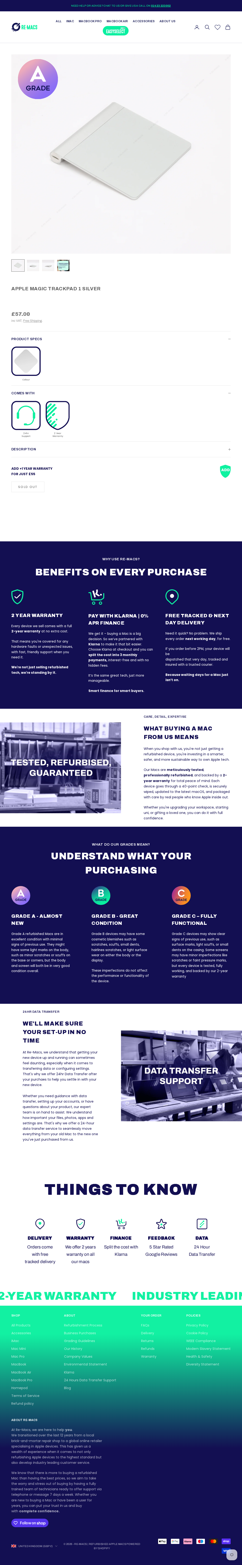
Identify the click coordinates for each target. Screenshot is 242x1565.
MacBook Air (117, 21)
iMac (70, 21)
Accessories (144, 21)
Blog (67, 1388)
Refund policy (22, 1403)
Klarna (69, 1372)
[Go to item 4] (63, 265)
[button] (26, 364)
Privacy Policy (197, 1325)
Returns (147, 1341)
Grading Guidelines (79, 1341)
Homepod (19, 1388)
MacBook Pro (90, 21)
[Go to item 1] (18, 265)
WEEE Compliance (201, 1341)
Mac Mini (18, 1348)
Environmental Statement (85, 1364)
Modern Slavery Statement (208, 1348)
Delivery (147, 1333)
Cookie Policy (197, 1333)
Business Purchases (80, 1333)
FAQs (145, 1325)
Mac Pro (18, 1356)
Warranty (148, 1356)
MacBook (18, 1364)
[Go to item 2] (33, 265)
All (58, 21)
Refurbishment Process (83, 1325)
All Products (20, 1325)
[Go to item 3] (48, 265)
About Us (168, 21)
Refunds (148, 1348)
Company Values (78, 1356)
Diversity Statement (202, 1364)
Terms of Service (25, 1395)
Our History (73, 1348)
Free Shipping (32, 320)
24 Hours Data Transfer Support (90, 1380)
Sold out (28, 487)
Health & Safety (199, 1356)
